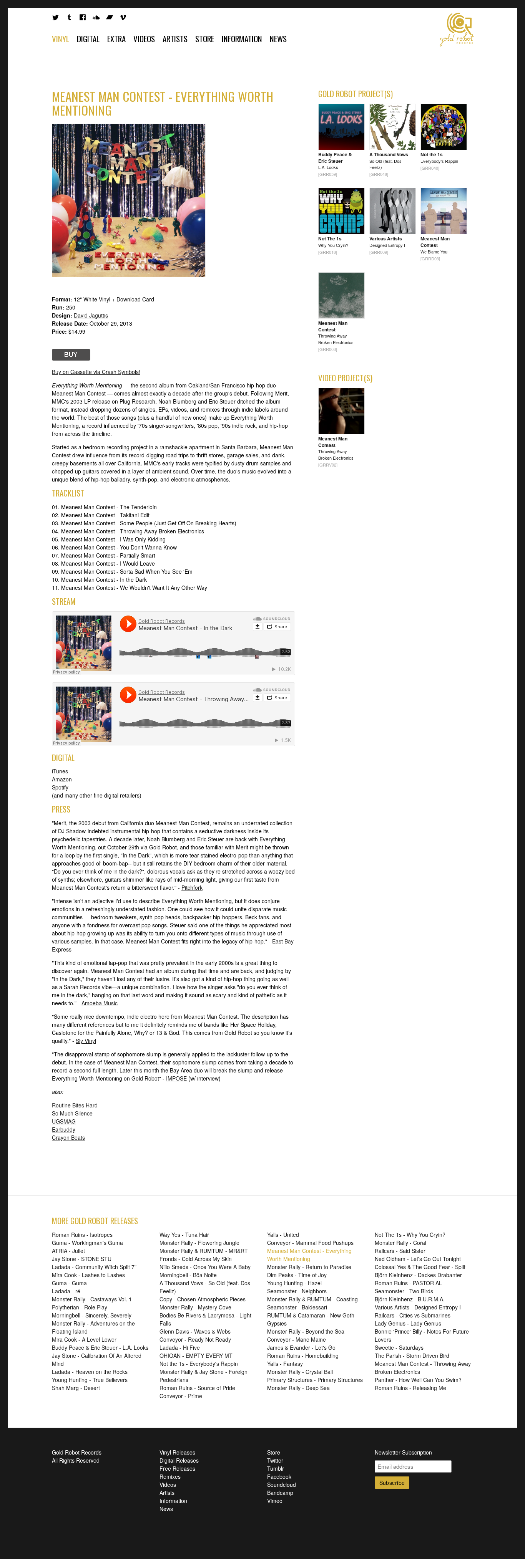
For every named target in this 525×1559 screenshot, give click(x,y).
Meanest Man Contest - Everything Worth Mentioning (309, 1255)
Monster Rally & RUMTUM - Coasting (312, 1299)
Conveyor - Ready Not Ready (195, 1339)
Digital (88, 39)
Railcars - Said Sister (400, 1250)
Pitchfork (192, 887)
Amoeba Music (99, 1003)
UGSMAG (64, 1121)
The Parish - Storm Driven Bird (412, 1355)
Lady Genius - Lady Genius (408, 1323)
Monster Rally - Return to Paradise (309, 1267)
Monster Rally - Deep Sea (298, 1388)
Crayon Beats (68, 1137)
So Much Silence (72, 1113)
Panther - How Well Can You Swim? (418, 1380)
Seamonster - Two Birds (404, 1291)
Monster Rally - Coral (400, 1242)
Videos (144, 39)
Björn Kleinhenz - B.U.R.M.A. (410, 1299)
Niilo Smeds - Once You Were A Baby (205, 1267)
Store (204, 39)
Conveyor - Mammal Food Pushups (310, 1242)
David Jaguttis (91, 315)
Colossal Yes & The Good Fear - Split (420, 1267)
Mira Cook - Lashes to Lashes (88, 1275)
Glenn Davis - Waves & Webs (195, 1331)
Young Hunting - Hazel (294, 1283)
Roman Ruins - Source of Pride (197, 1388)
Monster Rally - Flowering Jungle (199, 1242)
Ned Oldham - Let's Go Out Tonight (418, 1259)
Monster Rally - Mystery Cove (195, 1307)
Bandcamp (280, 1492)
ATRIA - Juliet (68, 1250)
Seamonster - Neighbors (297, 1291)
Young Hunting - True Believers (90, 1380)
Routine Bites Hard (75, 1105)
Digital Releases (179, 1460)
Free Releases (177, 1468)
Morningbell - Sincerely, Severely (91, 1315)
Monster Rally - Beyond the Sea (305, 1331)
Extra (116, 39)
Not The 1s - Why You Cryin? (410, 1234)
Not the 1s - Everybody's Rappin (198, 1363)
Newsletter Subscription (403, 1452)
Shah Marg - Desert (76, 1388)
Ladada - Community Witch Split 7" (94, 1267)
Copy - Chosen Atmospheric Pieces (202, 1299)
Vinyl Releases (177, 1452)
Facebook (279, 1476)
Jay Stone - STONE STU (81, 1259)
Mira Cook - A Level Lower (84, 1339)
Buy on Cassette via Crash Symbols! (96, 372)
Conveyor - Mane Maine (296, 1339)
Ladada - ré (66, 1291)
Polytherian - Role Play (79, 1307)
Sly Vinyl (86, 1040)
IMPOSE (176, 1078)
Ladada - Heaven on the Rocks (90, 1371)
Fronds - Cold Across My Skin (195, 1259)
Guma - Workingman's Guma (87, 1242)
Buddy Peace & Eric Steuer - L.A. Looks (100, 1347)
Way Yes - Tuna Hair (184, 1234)
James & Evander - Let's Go (301, 1347)
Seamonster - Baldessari (297, 1307)
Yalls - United (283, 1234)
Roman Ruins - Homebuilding (303, 1355)
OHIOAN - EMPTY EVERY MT (196, 1355)
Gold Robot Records (457, 29)
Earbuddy (63, 1129)
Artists (175, 39)
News (278, 39)
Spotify (60, 787)
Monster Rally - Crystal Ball (300, 1371)
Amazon (62, 779)
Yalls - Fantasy (285, 1363)
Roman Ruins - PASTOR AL (408, 1283)
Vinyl (60, 39)
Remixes (170, 1476)
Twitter (275, 1460)
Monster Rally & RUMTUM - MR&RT (203, 1250)
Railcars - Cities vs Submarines (412, 1315)
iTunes (60, 771)
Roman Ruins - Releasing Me (410, 1388)
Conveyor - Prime (180, 1396)
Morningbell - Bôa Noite (188, 1275)
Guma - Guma (69, 1283)
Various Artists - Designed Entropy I (418, 1307)
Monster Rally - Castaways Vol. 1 (92, 1299)
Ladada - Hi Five (179, 1347)
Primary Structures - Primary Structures (315, 1380)
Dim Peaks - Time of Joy (297, 1275)
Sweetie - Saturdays (399, 1347)
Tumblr (275, 1468)
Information (242, 39)
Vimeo (274, 1500)
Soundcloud (281, 1484)
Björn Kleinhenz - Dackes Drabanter (418, 1275)
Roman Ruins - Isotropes (82, 1234)
